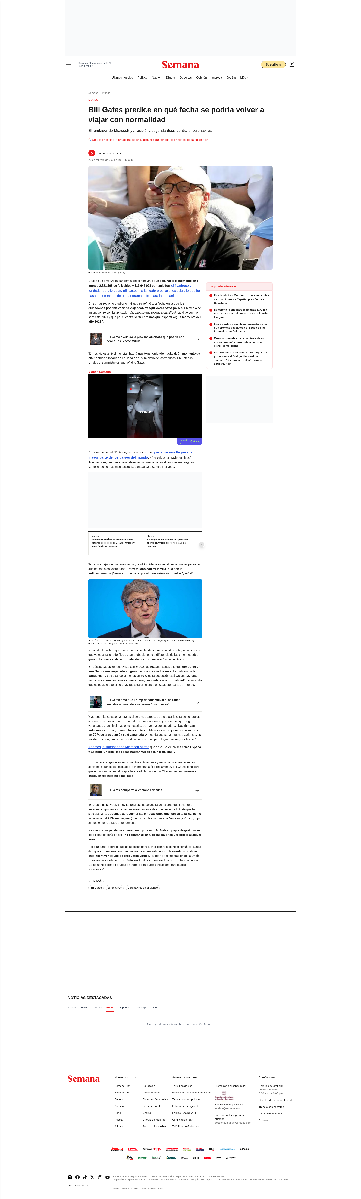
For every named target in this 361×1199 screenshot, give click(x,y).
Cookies (263, 1120)
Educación (149, 1085)
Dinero (119, 1099)
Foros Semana (151, 1092)
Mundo (106, 92)
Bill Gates (96, 887)
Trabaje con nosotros (271, 1106)
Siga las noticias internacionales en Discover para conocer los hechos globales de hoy (150, 139)
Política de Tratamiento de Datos (191, 1092)
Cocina (147, 1112)
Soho (118, 1112)
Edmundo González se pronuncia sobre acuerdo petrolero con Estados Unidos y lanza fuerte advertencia (113, 543)
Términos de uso (182, 1085)
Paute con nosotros (270, 1113)
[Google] (70, 1177)
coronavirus (115, 887)
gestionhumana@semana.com (233, 1122)
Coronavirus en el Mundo (143, 887)
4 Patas (119, 1126)
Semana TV (122, 1092)
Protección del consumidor (230, 1085)
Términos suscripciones (186, 1099)
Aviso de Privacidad (82, 1185)
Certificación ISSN (183, 1119)
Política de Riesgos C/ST (187, 1106)
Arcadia (119, 1106)
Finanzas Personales (155, 1099)
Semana (93, 92)
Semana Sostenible (154, 1126)
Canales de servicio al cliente (276, 1100)
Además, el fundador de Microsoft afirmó (118, 747)
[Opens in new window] (77, 1177)
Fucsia (119, 1119)
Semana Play (122, 1085)
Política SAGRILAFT (184, 1112)
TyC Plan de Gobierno (185, 1126)
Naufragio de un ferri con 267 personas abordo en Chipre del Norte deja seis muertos (168, 543)
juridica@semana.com (228, 1108)
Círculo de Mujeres (154, 1119)
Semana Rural (151, 1106)
